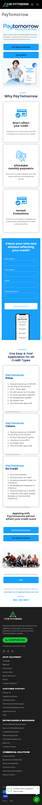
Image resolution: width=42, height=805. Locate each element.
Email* (7, 280)
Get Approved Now (21, 538)
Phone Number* (11, 291)
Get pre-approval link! (21, 306)
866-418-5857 (21, 600)
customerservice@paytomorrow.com (21, 592)
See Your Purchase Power (21, 530)
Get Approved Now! (21, 47)
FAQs (21, 580)
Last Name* (9, 270)
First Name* (9, 259)
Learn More (21, 55)
